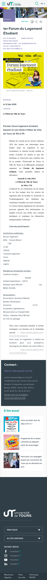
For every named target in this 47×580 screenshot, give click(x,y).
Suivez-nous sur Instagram (16, 395)
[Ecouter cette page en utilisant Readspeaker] (41, 22)
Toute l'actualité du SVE (15, 398)
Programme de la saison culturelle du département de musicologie (30, 442)
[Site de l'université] (15, 515)
